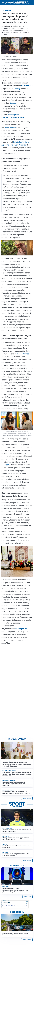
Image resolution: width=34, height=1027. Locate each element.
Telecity (6, 465)
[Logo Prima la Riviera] (17, 2)
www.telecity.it (11, 127)
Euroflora (5, 117)
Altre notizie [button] (27, 798)
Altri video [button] (27, 897)
